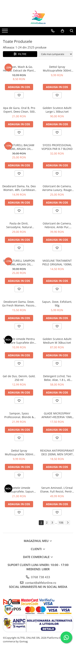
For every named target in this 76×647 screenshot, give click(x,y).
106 (61, 522)
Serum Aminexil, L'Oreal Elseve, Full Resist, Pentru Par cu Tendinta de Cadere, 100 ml (57, 489)
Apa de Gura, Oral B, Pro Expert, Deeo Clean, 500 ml (19, 109)
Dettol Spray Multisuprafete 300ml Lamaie (57, 68)
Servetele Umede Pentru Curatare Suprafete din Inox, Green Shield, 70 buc (19, 340)
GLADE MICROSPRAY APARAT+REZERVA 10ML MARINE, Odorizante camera (57, 415)
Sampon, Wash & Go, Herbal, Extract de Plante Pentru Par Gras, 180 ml (19, 68)
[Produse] (5, 32)
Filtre (22, 54)
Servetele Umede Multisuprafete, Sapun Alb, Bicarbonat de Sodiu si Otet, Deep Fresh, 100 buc (19, 489)
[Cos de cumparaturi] (62, 31)
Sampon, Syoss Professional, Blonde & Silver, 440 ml (19, 415)
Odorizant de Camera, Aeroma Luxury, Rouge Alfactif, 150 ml (57, 188)
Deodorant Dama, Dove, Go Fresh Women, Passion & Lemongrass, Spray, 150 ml (19, 303)
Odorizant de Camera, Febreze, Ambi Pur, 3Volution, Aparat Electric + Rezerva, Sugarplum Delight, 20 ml (57, 225)
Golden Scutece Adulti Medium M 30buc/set (57, 340)
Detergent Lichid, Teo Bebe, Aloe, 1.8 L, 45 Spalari (57, 378)
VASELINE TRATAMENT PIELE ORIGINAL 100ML (57, 262)
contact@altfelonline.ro (40, 583)
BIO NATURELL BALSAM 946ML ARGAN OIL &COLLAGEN (19, 147)
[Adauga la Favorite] (19, 95)
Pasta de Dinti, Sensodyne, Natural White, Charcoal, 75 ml (19, 225)
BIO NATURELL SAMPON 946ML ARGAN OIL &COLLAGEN (19, 262)
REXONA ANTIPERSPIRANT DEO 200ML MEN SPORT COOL (57, 452)
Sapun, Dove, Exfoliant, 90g (57, 303)
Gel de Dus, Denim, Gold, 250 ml (19, 378)
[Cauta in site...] (71, 31)
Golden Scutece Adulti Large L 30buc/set (57, 109)
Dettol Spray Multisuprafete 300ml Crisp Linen (19, 452)
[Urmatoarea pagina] (67, 522)
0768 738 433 (40, 577)
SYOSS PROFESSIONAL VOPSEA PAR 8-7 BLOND (57, 147)
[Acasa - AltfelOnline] (38, 17)
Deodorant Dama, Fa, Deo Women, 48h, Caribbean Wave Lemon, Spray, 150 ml (19, 188)
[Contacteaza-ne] (52, 31)
